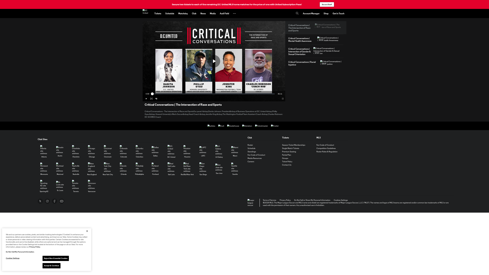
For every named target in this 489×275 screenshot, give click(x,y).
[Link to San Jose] (219, 167)
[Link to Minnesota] (44, 167)
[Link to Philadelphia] (139, 167)
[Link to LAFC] (203, 150)
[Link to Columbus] (139, 150)
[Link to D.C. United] (171, 150)
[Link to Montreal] (60, 167)
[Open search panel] (297, 13)
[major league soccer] (251, 203)
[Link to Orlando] (123, 167)
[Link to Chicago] (92, 150)
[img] (151, 99)
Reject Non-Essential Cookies (55, 258)
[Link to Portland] (155, 167)
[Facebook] (54, 201)
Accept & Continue (51, 266)
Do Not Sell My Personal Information (20, 252)
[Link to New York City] (108, 167)
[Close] (87, 231)
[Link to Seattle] (235, 167)
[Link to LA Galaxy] (219, 150)
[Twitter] (40, 201)
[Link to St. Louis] (60, 184)
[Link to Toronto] (76, 184)
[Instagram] (47, 201)
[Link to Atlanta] (44, 150)
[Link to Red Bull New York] (187, 167)
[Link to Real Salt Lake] (171, 167)
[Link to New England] (92, 167)
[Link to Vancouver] (92, 184)
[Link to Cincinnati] (108, 150)
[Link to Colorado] (123, 150)
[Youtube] (61, 201)
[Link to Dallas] (155, 150)
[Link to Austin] (60, 150)
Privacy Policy (34, 247)
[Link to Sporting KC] (44, 184)
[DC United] (147, 13)
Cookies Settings (341, 200)
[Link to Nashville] (76, 167)
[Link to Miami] (235, 150)
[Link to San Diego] (203, 167)
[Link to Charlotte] (76, 150)
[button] (234, 13)
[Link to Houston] (187, 150)
